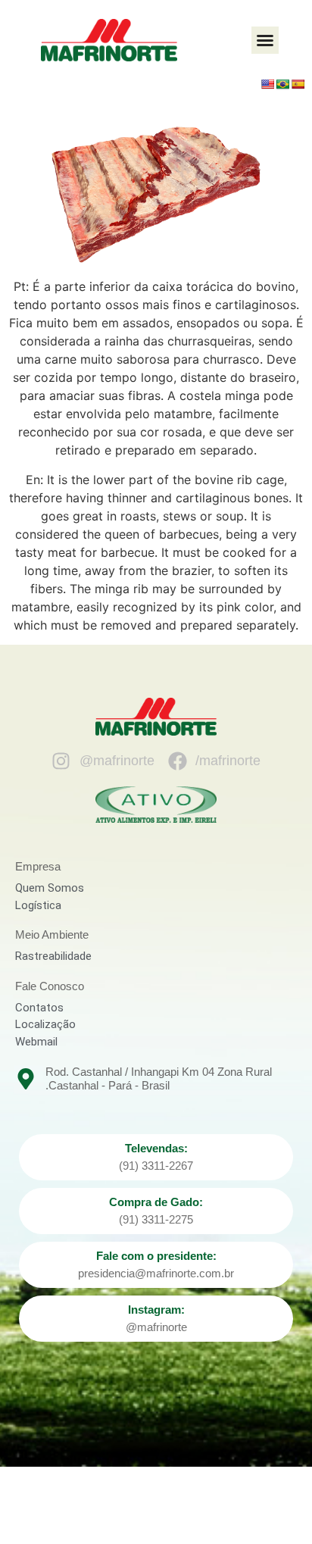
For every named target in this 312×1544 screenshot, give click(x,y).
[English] (267, 84)
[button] (265, 40)
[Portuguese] (282, 84)
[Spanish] (297, 84)
